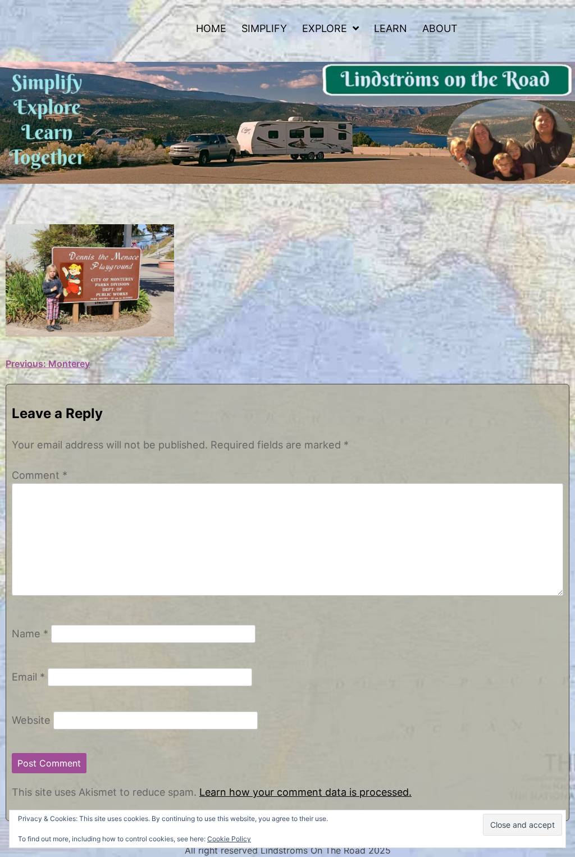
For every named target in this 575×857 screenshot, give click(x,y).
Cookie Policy (229, 839)
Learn (390, 28)
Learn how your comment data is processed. (305, 792)
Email (28, 676)
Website (31, 720)
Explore (324, 28)
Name (30, 633)
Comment (39, 475)
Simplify (264, 28)
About (440, 28)
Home (211, 28)
